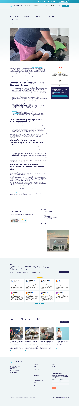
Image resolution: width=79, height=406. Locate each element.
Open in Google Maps (13, 368)
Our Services (36, 364)
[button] (28, 6)
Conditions (53, 364)
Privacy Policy (26, 397)
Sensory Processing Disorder (37, 67)
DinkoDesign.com (66, 397)
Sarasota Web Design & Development (57, 397)
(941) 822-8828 (48, 211)
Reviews (35, 366)
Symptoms (53, 366)
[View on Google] (60, 80)
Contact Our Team (47, 225)
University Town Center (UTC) (38, 380)
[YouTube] (42, 1)
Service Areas (36, 373)
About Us (35, 361)
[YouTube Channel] (16, 372)
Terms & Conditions (32, 397)
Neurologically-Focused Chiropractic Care (21, 192)
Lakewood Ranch (36, 375)
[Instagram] (40, 1)
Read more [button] (12, 288)
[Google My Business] (44, 1)
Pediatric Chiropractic (55, 361)
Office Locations (36, 385)
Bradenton (35, 377)
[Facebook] (38, 1)
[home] (16, 5)
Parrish (35, 382)
